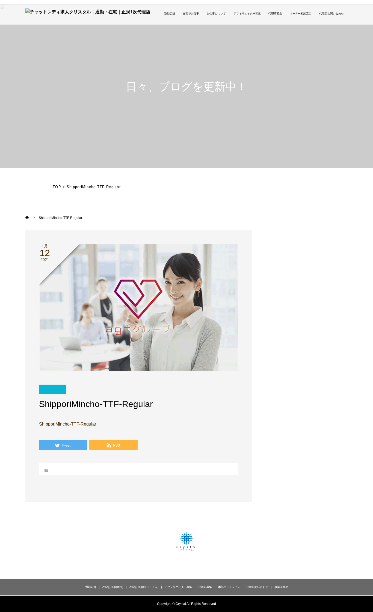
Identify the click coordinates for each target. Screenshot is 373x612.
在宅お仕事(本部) (112, 587)
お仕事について (216, 13)
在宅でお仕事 (191, 13)
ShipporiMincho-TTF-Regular (67, 424)
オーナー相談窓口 (301, 13)
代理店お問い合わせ (331, 13)
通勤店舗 (169, 13)
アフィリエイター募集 (247, 13)
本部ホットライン (229, 587)
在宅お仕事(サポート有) (143, 587)
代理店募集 (275, 13)
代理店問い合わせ (257, 587)
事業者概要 (281, 587)
